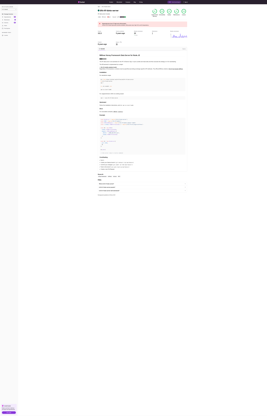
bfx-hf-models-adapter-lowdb (109, 67)
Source (184, 48)
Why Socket (119, 2)
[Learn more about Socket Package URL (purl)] (118, 17)
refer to (118, 111)
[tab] (101, 49)
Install (9, 412)
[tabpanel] (142, 112)
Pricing (141, 2)
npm (99, 6)
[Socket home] (81, 2)
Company (128, 2)
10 (117, 44)
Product (111, 2)
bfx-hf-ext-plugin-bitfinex (176, 69)
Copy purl (114, 16)
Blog (135, 2)
